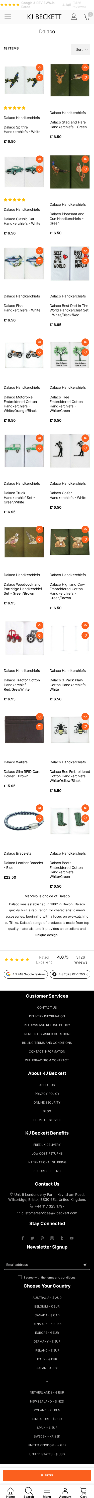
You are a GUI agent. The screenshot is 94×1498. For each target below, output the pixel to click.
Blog (47, 1111)
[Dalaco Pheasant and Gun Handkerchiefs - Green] (70, 172)
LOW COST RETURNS (47, 1153)
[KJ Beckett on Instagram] (52, 1238)
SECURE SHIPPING (47, 1171)
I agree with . (50, 1277)
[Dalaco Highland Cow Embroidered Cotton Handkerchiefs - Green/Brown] (70, 542)
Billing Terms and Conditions (47, 1043)
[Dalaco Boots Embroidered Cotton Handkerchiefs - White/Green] (70, 821)
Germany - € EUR (47, 1341)
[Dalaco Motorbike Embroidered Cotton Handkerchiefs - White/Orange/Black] (24, 355)
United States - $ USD (47, 1454)
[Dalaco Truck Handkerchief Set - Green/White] (24, 451)
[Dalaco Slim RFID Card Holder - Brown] (24, 729)
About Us (47, 1085)
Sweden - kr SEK (47, 1436)
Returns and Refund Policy (47, 1025)
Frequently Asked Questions (47, 1034)
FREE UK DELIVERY (47, 1145)
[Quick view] (39, 67)
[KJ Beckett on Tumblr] (62, 1238)
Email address (17, 1265)
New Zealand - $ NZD (47, 1401)
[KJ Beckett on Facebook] (23, 1238)
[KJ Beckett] (44, 17)
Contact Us (47, 1007)
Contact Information (47, 1051)
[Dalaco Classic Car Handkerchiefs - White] (24, 172)
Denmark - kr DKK (47, 1324)
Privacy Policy (47, 1094)
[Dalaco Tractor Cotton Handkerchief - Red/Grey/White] (24, 638)
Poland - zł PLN (47, 1410)
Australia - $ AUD (47, 1298)
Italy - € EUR (47, 1359)
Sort (79, 49)
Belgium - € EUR (47, 1306)
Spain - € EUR (47, 1428)
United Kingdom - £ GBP (47, 1445)
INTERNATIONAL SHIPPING (47, 1162)
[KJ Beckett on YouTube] (71, 1238)
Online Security (47, 1102)
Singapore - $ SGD (47, 1419)
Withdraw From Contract (47, 1060)
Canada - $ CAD (47, 1315)
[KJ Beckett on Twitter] (32, 1238)
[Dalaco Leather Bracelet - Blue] (24, 821)
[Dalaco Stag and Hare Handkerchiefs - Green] (70, 80)
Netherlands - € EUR (47, 1392)
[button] (15, 108)
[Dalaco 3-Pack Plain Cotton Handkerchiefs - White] (70, 638)
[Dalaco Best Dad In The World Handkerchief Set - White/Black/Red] (70, 263)
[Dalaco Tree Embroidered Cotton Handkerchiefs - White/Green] (70, 355)
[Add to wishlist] (39, 77)
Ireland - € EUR (47, 1350)
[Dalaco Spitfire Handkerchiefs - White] (24, 80)
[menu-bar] (11, 17)
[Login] (73, 16)
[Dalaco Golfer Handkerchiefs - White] (70, 451)
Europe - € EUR (47, 1333)
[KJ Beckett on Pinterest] (42, 1238)
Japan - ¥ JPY (47, 1368)
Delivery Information (47, 1016)
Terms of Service (47, 1120)
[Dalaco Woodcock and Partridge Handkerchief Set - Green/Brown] (24, 542)
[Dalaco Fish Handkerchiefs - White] (24, 263)
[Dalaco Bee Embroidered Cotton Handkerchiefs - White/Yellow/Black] (70, 729)
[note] (47, 5)
